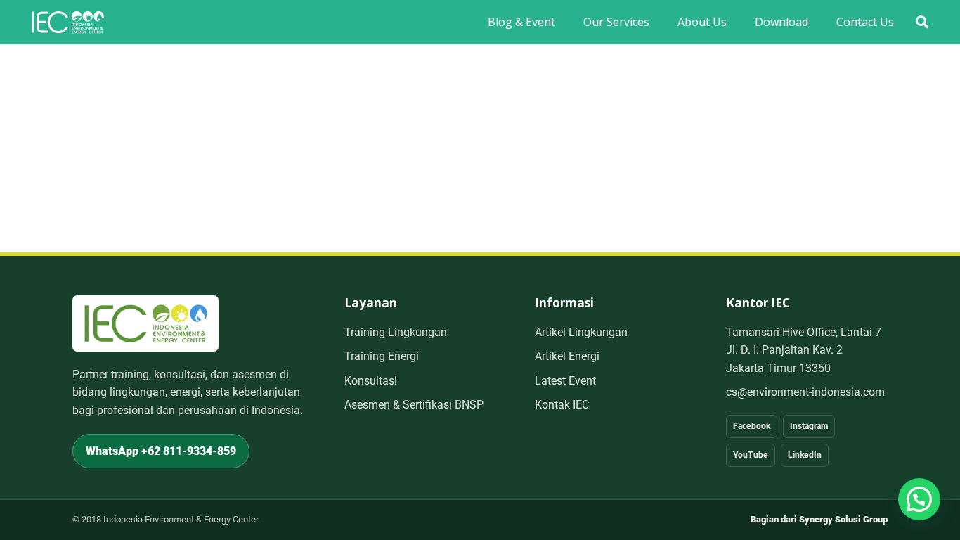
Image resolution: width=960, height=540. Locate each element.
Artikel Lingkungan (581, 332)
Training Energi (381, 356)
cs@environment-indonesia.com (805, 392)
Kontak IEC (562, 404)
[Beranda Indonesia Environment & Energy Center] (145, 323)
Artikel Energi (567, 356)
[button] (922, 22)
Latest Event (565, 380)
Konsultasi (370, 380)
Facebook (751, 426)
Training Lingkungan (395, 332)
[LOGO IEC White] (67, 22)
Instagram (809, 426)
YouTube (750, 455)
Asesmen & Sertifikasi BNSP (414, 404)
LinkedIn (805, 455)
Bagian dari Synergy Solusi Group (819, 519)
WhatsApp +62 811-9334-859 (161, 451)
